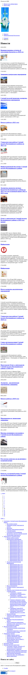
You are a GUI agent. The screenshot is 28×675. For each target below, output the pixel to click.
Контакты (9, 528)
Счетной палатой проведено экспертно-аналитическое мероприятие (14, 99)
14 (4, 514)
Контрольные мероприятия (14, 539)
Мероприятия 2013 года (16, 542)
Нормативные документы (14, 637)
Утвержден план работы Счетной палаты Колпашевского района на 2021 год (12, 143)
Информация (5, 244)
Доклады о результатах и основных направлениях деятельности (16, 616)
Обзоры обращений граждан (14, 636)
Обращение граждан (9, 633)
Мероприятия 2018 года (16, 549)
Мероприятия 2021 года (16, 553)
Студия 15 (12, 671)
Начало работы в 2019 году (10, 398)
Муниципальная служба (10, 626)
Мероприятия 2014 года (16, 543)
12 (4, 511)
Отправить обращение (13, 642)
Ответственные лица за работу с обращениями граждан (15, 640)
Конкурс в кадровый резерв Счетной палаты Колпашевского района (13, 474)
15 (4, 515)
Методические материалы (14, 653)
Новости (6, 34)
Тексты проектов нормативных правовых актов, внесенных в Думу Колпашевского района (16, 624)
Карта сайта (7, 5)
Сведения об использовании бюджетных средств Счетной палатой (17, 533)
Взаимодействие (11, 614)
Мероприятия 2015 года (16, 545)
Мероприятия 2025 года (16, 559)
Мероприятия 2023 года (16, 556)
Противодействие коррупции (11, 645)
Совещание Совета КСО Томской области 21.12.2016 (17, 611)
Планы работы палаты (13, 538)
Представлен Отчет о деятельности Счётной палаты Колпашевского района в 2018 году (12, 366)
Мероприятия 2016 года (16, 546)
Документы (7, 618)
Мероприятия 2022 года (16, 554)
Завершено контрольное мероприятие (13, 74)
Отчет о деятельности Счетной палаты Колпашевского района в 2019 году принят (14, 220)
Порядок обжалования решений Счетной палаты (15, 530)
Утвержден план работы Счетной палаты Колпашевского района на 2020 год (12, 318)
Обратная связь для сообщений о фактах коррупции (15, 655)
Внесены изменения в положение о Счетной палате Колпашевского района (12, 434)
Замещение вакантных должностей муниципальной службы (16, 631)
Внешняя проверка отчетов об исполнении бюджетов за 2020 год (12, 51)
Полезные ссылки (8, 643)
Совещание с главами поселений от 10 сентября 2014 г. (18, 597)
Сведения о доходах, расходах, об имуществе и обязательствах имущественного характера (16, 648)
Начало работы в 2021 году (10, 122)
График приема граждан (13, 635)
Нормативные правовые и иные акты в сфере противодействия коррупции (17, 651)
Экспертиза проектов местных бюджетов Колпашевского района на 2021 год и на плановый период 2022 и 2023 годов (14, 190)
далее (3, 518)
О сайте (6, 668)
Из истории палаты (12, 524)
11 (4, 510)
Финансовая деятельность (14, 535)
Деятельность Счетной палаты (12, 536)
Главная (6, 38)
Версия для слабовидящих (11, 4)
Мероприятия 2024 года (16, 557)
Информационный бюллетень (12, 35)
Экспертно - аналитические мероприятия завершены (10, 383)
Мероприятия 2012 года (16, 540)
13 (4, 513)
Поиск (17, 662)
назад (3, 493)
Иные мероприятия (12, 585)
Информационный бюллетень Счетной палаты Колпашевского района (14, 167)
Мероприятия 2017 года (16, 547)
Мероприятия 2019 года (16, 550)
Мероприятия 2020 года (16, 552)
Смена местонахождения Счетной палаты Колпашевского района (12, 343)
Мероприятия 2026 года (16, 560)
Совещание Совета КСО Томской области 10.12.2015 (17, 609)
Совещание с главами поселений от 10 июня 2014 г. (18, 593)
